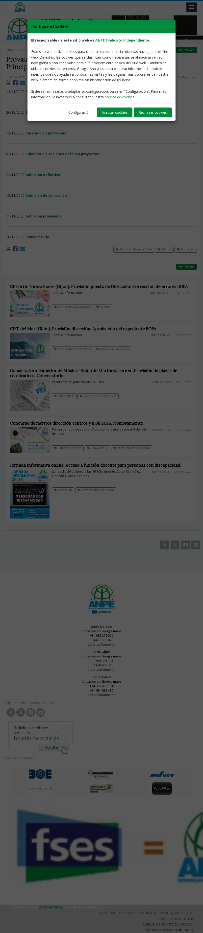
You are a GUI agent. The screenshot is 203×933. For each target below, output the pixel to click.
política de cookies (119, 97)
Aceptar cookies (114, 112)
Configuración (79, 112)
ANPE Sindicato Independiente (122, 40)
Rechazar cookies (153, 112)
